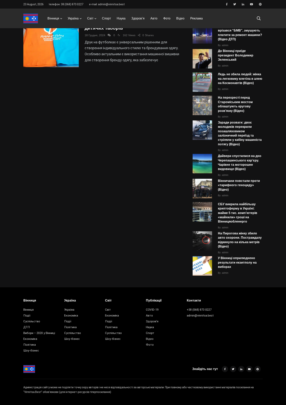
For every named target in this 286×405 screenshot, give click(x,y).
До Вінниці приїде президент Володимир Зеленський (235, 55)
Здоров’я (138, 18)
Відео (180, 18)
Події (26, 315)
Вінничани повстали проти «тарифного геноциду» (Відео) (239, 185)
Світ (90, 18)
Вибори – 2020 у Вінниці (39, 333)
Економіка (30, 339)
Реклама (196, 18)
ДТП (26, 327)
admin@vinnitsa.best (200, 315)
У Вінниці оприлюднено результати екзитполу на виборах (237, 262)
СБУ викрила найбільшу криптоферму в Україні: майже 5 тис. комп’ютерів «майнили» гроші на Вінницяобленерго (237, 212)
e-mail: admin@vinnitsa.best (107, 4)
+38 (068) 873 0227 (199, 309)
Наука (121, 18)
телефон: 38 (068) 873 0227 (65, 4)
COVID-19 (152, 309)
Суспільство (31, 321)
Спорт (106, 18)
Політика (29, 344)
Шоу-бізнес (31, 350)
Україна (73, 18)
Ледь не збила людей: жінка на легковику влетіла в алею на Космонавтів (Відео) (240, 79)
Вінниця (53, 18)
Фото (166, 18)
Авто (153, 18)
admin (225, 45)
